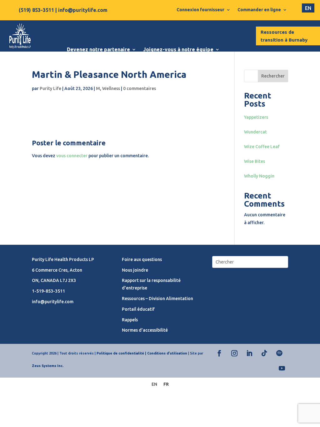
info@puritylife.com (83, 10)
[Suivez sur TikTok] (264, 353)
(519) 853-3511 (36, 10)
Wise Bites (254, 161)
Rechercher (273, 75)
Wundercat (255, 131)
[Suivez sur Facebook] (219, 353)
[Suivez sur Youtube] (282, 368)
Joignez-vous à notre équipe (178, 49)
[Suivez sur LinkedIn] (249, 353)
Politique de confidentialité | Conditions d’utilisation (142, 353)
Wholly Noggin (259, 175)
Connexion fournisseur (200, 9)
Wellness (111, 88)
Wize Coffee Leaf (262, 146)
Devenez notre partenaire (98, 49)
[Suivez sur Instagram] (234, 353)
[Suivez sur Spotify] (279, 353)
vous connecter (72, 155)
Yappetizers (256, 117)
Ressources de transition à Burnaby (284, 36)
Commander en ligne (259, 9)
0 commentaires (139, 88)
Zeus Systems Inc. (47, 366)
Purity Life (50, 88)
